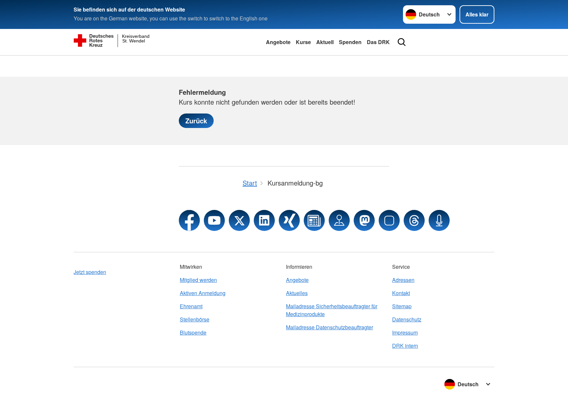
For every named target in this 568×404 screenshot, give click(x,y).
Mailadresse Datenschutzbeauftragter (329, 327)
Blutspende (193, 332)
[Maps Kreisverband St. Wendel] (339, 220)
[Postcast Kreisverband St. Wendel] (439, 220)
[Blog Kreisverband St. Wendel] (314, 220)
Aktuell (325, 42)
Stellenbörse (194, 319)
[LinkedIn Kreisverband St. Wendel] (264, 220)
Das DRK (378, 42)
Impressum (405, 332)
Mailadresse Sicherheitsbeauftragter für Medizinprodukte (331, 310)
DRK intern (405, 345)
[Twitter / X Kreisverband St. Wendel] (239, 220)
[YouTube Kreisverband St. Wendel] (214, 220)
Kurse (303, 42)
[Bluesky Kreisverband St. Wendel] (389, 220)
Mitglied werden (198, 280)
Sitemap (402, 306)
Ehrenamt (191, 306)
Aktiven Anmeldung (202, 293)
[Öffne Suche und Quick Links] (401, 42)
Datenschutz (406, 319)
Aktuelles (297, 293)
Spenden (350, 42)
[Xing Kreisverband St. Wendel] (289, 220)
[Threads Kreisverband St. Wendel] (414, 220)
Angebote (278, 42)
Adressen (403, 280)
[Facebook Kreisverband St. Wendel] (189, 220)
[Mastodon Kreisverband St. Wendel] (364, 220)
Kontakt (401, 293)
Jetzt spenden (90, 272)
